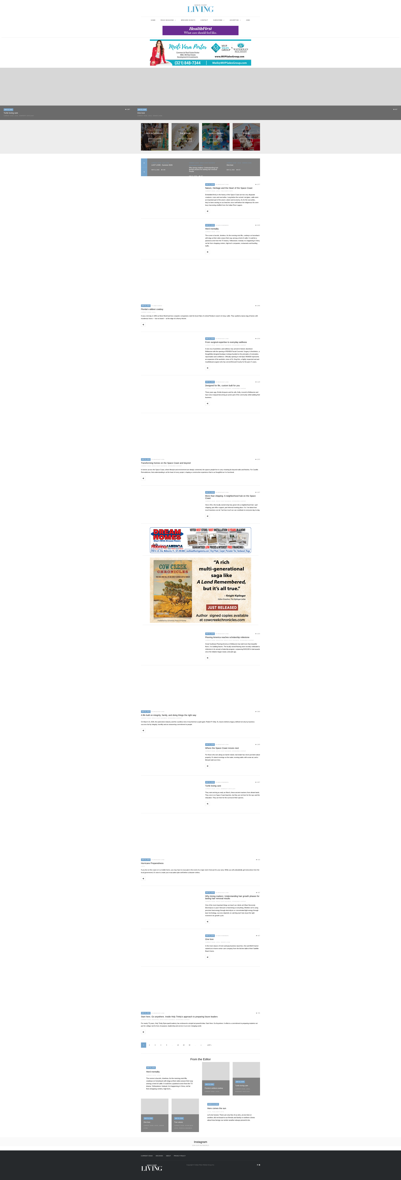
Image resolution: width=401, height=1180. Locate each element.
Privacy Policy (180, 1156)
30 (189, 1045)
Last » (209, 1045)
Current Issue (9, 115)
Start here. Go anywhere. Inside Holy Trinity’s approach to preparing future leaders (179, 1017)
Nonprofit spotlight (228, 788)
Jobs (248, 20)
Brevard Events (188, 20)
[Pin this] (225, 211)
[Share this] (212, 211)
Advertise (234, 20)
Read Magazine (167, 20)
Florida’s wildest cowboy (152, 309)
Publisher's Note (227, 191)
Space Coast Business (223, 345)
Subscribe (217, 20)
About (168, 1156)
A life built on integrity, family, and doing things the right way (168, 715)
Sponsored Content (214, 165)
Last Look (251, 162)
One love (209, 939)
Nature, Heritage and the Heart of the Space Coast (228, 188)
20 (184, 1045)
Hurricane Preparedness (152, 863)
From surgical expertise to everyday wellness (226, 342)
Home (153, 20)
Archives (159, 1156)
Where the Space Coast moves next (222, 748)
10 (178, 1045)
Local (16, 115)
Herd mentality (212, 229)
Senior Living (24, 115)
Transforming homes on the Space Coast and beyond (166, 463)
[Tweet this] (216, 211)
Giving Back (286, 115)
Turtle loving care (213, 786)
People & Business (302, 115)
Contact (204, 20)
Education (214, 162)
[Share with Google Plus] (221, 211)
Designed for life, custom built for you (222, 385)
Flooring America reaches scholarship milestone (227, 637)
